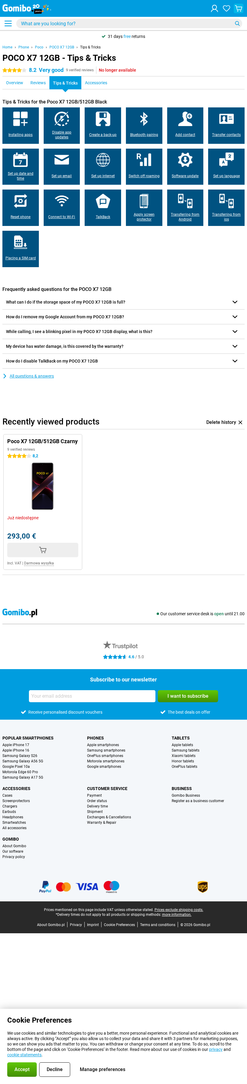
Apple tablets (182, 745)
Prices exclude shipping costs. (179, 910)
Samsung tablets (185, 750)
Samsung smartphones (106, 750)
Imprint (93, 925)
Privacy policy (13, 857)
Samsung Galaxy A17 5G (22, 777)
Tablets (181, 738)
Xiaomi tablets (183, 756)
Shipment (95, 812)
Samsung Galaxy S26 (19, 756)
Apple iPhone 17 (15, 745)
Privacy (76, 925)
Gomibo (10, 839)
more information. (177, 915)
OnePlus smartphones (105, 756)
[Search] (237, 23)
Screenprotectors (16, 801)
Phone (23, 47)
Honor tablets (183, 761)
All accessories (14, 828)
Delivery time (97, 806)
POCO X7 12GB (61, 47)
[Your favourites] (226, 8)
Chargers (9, 806)
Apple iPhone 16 (15, 750)
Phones (95, 738)
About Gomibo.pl (51, 925)
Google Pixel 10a (16, 766)
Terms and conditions (157, 925)
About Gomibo (14, 846)
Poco (39, 47)
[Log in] (214, 8)
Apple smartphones (103, 745)
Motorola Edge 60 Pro (20, 772)
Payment (94, 795)
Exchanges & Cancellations (109, 817)
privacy (216, 1049)
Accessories (16, 788)
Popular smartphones (28, 738)
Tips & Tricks (90, 47)
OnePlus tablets (184, 766)
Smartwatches (14, 822)
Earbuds (9, 812)
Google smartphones (104, 766)
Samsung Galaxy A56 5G (22, 761)
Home (7, 47)
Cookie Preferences (119, 925)
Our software (12, 851)
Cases (7, 795)
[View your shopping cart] (239, 8)
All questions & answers (32, 376)
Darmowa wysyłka (39, 563)
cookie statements (24, 1054)
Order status (97, 801)
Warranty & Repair (101, 822)
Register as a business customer (198, 801)
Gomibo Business (186, 795)
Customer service (107, 788)
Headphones (12, 817)
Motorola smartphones (105, 761)
